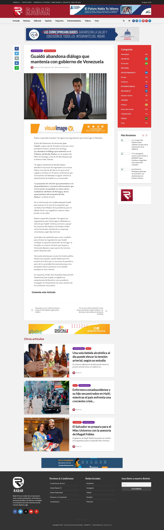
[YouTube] (31, 511)
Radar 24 (37, 67)
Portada (16, 21)
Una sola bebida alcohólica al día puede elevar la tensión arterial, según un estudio (91, 356)
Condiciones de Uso (57, 483)
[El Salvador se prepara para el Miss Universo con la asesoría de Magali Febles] (46, 434)
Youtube (89, 497)
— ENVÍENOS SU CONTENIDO (41, 2)
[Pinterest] (36, 511)
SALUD (88, 348)
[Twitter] (20, 511)
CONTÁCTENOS (26, 2)
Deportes (59, 21)
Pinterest (89, 501)
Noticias (26, 21)
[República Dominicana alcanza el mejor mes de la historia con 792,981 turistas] (125, 142)
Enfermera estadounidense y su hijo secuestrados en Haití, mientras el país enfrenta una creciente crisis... (92, 394)
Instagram (90, 487)
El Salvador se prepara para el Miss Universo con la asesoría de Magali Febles (92, 429)
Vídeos (88, 21)
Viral (97, 21)
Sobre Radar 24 (55, 487)
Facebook (89, 483)
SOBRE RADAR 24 (56, 2)
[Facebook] (15, 511)
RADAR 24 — (17, 2)
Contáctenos (54, 501)
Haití (75, 385)
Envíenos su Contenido (58, 497)
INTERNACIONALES (37, 50)
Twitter (88, 492)
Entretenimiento (74, 21)
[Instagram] (26, 511)
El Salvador (77, 421)
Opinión (48, 21)
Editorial (37, 21)
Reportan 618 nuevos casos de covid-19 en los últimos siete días (139, 164)
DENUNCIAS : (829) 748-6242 (72, 2)
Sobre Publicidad (56, 492)
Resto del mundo (50, 50)
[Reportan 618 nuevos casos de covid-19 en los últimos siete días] (125, 164)
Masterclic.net (107, 524)
